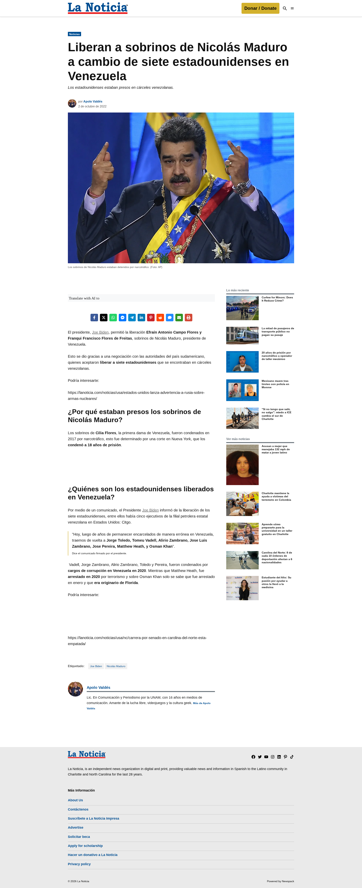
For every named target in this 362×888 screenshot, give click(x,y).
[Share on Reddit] (160, 317)
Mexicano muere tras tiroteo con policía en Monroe (275, 384)
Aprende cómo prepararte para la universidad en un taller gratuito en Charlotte (277, 529)
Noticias (74, 34)
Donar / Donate (260, 8)
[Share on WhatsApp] (113, 317)
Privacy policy (79, 864)
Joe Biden (100, 332)
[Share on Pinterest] (151, 317)
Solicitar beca (79, 837)
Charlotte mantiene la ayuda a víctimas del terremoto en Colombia (276, 496)
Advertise (75, 827)
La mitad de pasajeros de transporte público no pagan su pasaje (278, 331)
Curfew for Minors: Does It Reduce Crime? (277, 299)
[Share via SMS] (169, 317)
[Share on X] (103, 317)
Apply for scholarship (85, 846)
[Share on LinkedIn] (141, 317)
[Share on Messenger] (122, 317)
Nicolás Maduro (116, 666)
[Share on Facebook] (94, 317)
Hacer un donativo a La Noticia (92, 855)
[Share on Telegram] (132, 317)
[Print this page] (188, 317)
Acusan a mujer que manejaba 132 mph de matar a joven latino (276, 449)
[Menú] (292, 8)
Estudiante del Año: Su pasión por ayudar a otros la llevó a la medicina (276, 582)
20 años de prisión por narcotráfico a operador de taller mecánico (277, 356)
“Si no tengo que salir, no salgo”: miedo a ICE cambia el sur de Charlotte (276, 414)
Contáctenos (78, 809)
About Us (75, 800)
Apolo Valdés (92, 101)
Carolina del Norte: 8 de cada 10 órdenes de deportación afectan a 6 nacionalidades (277, 557)
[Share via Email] (179, 317)
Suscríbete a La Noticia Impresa (93, 818)
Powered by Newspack (280, 881)
